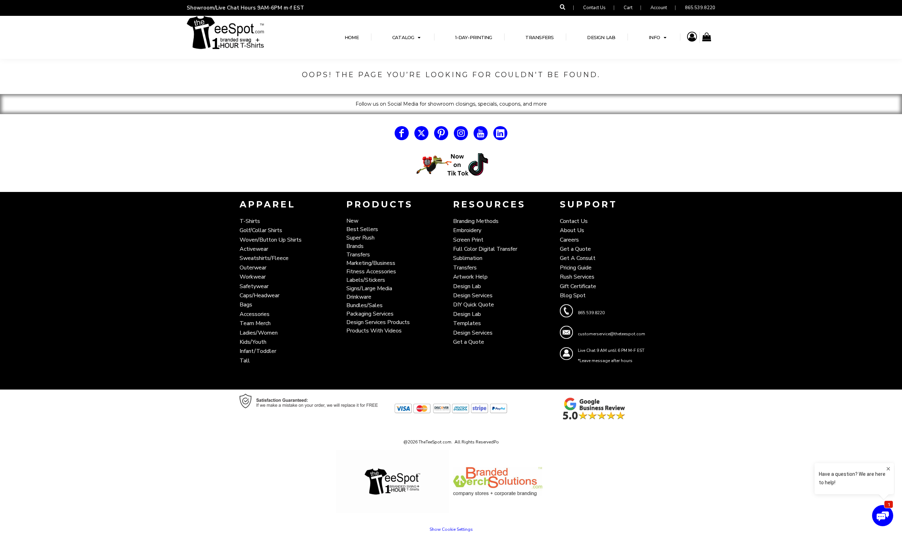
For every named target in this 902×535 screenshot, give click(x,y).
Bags (246, 305)
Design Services (473, 295)
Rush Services (577, 277)
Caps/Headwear (259, 295)
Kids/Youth (253, 342)
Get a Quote (468, 342)
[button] (407, 37)
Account (658, 8)
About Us (572, 230)
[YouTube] (481, 133)
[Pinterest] (441, 133)
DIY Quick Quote (473, 305)
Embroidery (467, 230)
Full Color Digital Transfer (485, 249)
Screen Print (468, 240)
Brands (355, 246)
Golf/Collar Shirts (261, 230)
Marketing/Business (370, 263)
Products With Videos (374, 331)
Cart (628, 8)
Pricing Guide (576, 268)
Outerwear (253, 268)
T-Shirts (250, 221)
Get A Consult (577, 258)
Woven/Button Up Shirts (271, 240)
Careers (569, 240)
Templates (467, 323)
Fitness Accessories (371, 271)
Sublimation (467, 258)
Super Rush (360, 238)
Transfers (358, 255)
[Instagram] (461, 133)
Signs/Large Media (369, 288)
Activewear (254, 249)
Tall (245, 361)
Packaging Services (370, 314)
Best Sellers (362, 229)
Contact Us (594, 8)
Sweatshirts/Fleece (264, 258)
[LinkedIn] (500, 133)
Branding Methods (476, 221)
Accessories (255, 314)
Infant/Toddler (258, 351)
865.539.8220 (700, 8)
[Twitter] (421, 133)
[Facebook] (402, 133)
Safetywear (254, 286)
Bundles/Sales (364, 305)
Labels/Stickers (365, 280)
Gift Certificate (578, 286)
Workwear (253, 277)
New (352, 221)
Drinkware (358, 297)
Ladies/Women (259, 333)
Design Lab (467, 286)
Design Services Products (378, 322)
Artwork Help (470, 277)
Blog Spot (573, 295)
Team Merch (255, 323)
